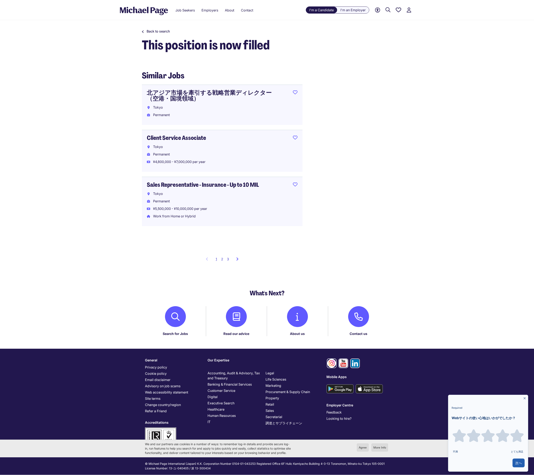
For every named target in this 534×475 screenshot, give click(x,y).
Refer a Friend (156, 411)
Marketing (273, 386)
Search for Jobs (175, 334)
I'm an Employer (353, 10)
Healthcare (216, 409)
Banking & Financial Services (230, 384)
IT (209, 422)
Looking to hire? (338, 418)
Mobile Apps (336, 377)
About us (297, 334)
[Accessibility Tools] (377, 10)
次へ (518, 463)
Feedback (334, 412)
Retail (270, 404)
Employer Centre (339, 405)
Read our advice (236, 334)
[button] (156, 31)
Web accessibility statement (166, 392)
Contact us (358, 334)
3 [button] (228, 259)
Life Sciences (276, 379)
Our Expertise (218, 360)
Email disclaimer (157, 380)
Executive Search (221, 403)
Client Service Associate (176, 138)
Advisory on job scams (162, 386)
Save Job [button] (295, 93)
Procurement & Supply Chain (288, 392)
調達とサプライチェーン (284, 423)
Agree (363, 447)
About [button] (229, 10)
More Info (379, 447)
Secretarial (274, 417)
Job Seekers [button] (185, 10)
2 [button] (222, 259)
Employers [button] (210, 10)
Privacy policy (156, 367)
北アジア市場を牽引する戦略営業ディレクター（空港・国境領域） (209, 95)
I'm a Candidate (321, 10)
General (151, 360)
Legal (270, 373)
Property (272, 398)
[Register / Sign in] (409, 10)
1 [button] (217, 260)
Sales (270, 411)
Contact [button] (247, 10)
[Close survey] (524, 398)
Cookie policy (156, 373)
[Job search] (387, 10)
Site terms (152, 398)
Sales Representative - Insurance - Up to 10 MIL (203, 185)
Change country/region (163, 405)
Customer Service (221, 391)
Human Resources (222, 416)
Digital (213, 397)
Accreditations (157, 422)
